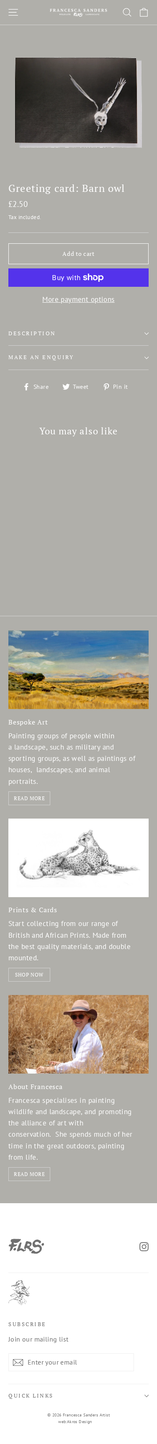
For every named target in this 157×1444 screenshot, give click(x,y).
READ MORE (29, 798)
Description (32, 333)
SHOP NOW (29, 975)
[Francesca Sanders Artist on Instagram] (144, 1246)
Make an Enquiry (41, 357)
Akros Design (79, 1421)
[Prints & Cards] (78, 858)
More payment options (78, 299)
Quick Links (31, 1395)
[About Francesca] (78, 1034)
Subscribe (27, 1324)
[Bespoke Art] (78, 669)
